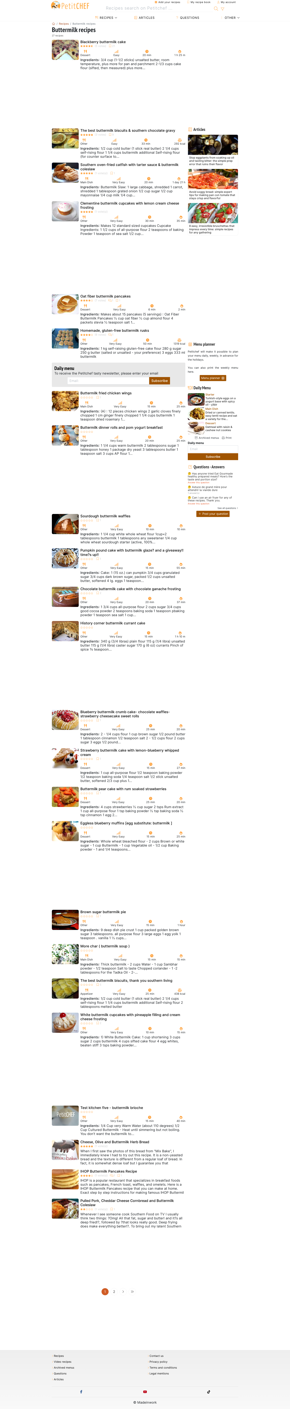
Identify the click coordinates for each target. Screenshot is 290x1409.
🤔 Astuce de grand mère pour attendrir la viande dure (207, 488)
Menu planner (211, 378)
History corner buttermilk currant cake (112, 623)
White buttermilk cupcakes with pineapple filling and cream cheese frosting (130, 1017)
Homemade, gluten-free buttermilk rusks (114, 330)
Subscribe (159, 381)
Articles (146, 17)
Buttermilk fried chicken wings (106, 393)
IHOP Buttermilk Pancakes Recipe (108, 1171)
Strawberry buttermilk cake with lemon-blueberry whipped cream (129, 752)
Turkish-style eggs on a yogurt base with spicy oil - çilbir (220, 401)
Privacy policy (158, 1361)
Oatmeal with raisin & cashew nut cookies (218, 428)
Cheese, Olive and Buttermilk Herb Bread (114, 1142)
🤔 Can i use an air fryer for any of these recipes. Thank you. (210, 499)
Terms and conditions (163, 1367)
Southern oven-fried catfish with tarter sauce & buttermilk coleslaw (129, 167)
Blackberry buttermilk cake (103, 42)
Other (230, 17)
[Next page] (123, 1291)
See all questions (227, 508)
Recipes (106, 17)
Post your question (215, 513)
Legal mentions (159, 1373)
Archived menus (208, 437)
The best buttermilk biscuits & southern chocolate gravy (127, 130)
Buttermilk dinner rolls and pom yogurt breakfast (121, 427)
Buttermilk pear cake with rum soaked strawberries (123, 789)
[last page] (132, 1291)
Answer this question (198, 482)
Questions (189, 17)
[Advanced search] (222, 9)
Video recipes (62, 1361)
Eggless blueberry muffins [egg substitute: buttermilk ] (126, 823)
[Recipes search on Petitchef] (216, 8)
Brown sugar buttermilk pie (103, 912)
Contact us (156, 1355)
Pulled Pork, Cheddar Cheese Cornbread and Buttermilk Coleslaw (127, 1203)
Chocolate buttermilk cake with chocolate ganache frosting (130, 589)
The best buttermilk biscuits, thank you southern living (126, 980)
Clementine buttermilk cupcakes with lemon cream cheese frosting (129, 205)
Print (228, 437)
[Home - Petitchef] (53, 23)
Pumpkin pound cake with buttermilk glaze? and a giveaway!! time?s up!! (131, 552)
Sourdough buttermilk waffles (105, 516)
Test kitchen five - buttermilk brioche (111, 1108)
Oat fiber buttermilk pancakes (105, 296)
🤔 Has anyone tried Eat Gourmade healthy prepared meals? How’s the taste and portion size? (210, 476)
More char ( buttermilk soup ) (105, 946)
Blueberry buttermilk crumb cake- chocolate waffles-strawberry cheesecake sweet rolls (125, 714)
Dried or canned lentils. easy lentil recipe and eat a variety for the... (221, 416)
